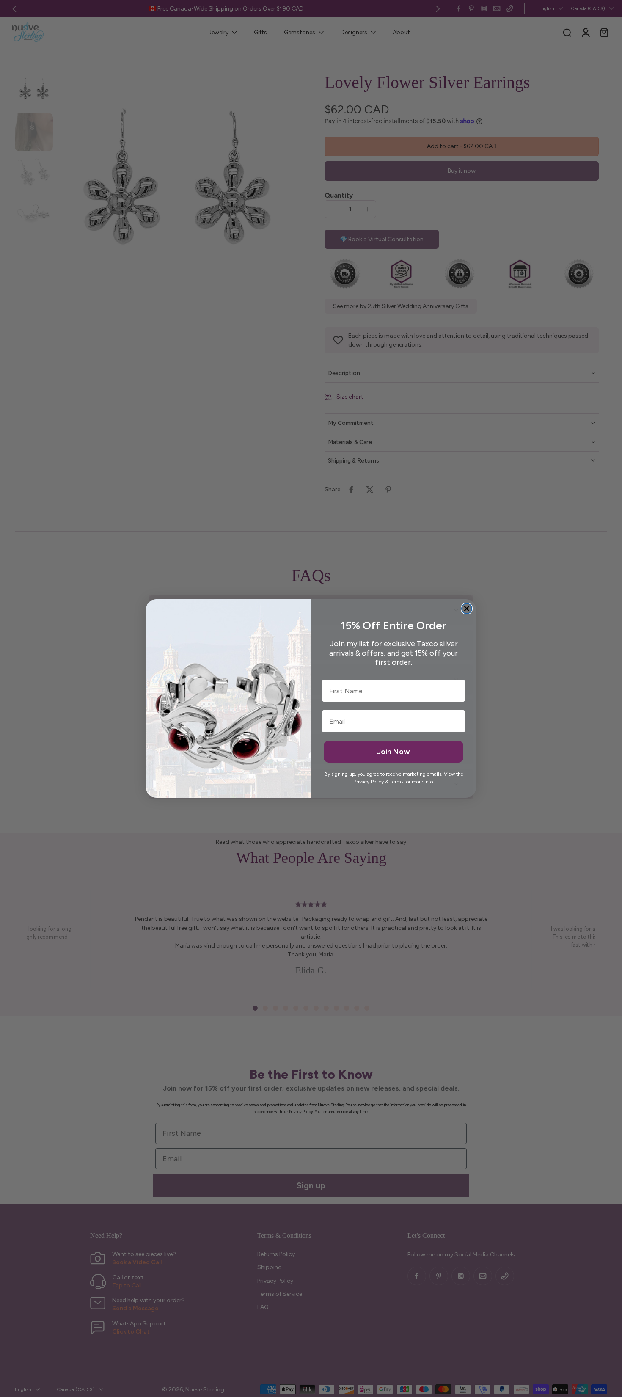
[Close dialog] (467, 608)
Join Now (393, 751)
